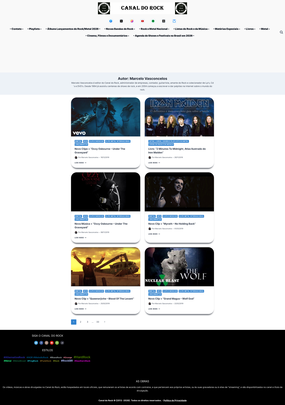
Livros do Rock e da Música (161, 144)
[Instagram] (132, 21)
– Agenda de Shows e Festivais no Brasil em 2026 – (163, 35)
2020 (85, 141)
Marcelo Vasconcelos (89, 157)
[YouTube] (142, 21)
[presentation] (105, 116)
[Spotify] (153, 21)
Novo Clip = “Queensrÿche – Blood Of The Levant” (104, 298)
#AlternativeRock (14, 357)
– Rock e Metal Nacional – (154, 28)
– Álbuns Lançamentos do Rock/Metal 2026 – (73, 28)
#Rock (56, 361)
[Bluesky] (174, 21)
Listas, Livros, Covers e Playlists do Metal (168, 141)
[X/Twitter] (121, 21)
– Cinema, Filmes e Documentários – (107, 35)
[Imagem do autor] (76, 157)
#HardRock (82, 357)
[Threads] (164, 21)
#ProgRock (32, 361)
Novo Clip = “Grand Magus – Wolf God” (171, 298)
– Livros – (249, 28)
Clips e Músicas (96, 141)
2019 (159, 216)
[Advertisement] (142, 55)
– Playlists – (34, 28)
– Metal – (264, 28)
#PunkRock (45, 361)
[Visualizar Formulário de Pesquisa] (281, 32)
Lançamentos (81, 144)
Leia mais (80, 163)
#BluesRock (56, 357)
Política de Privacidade (175, 400)
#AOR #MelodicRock (37, 357)
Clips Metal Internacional (118, 141)
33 (97, 322)
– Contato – (16, 28)
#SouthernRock (82, 361)
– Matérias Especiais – (226, 28)
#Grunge (67, 357)
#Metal (78, 141)
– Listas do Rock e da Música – (191, 28)
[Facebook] (111, 21)
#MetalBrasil (19, 361)
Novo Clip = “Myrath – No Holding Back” (172, 223)
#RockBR (67, 360)
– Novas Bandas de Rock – (119, 28)
